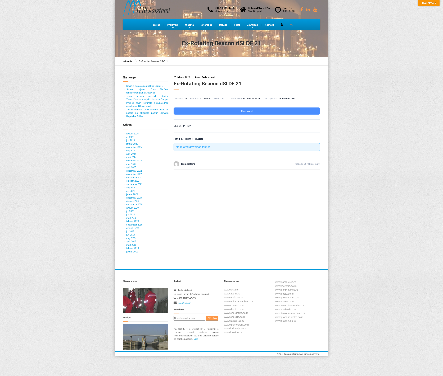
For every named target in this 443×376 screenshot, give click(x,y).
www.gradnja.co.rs (285, 320)
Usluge (223, 25)
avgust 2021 (132, 187)
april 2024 (131, 154)
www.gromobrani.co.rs (237, 324)
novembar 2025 (134, 147)
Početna (155, 25)
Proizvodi (172, 25)
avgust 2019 (132, 228)
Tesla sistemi (291, 354)
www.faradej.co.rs (234, 320)
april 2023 (131, 167)
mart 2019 (131, 245)
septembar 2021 (134, 184)
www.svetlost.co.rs (285, 309)
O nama (189, 25)
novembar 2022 (134, 174)
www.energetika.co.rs (236, 312)
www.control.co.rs (234, 305)
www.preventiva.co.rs (287, 297)
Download (252, 25)
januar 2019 (132, 251)
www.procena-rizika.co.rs (289, 317)
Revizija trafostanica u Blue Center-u (144, 86)
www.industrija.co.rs (235, 328)
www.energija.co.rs (235, 316)
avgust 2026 (132, 133)
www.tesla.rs (231, 289)
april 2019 (131, 241)
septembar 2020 (134, 204)
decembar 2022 (134, 171)
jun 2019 (130, 234)
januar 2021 (132, 194)
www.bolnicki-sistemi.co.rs (290, 313)
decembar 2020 (134, 197)
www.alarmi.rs (232, 293)
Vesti (237, 25)
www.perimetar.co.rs (286, 289)
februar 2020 (132, 221)
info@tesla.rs (184, 303)
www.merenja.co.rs (286, 285)
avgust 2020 (132, 207)
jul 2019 (130, 231)
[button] (291, 24)
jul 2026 (130, 137)
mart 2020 (131, 218)
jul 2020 (130, 211)
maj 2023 (130, 164)
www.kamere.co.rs (285, 281)
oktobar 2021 (132, 181)
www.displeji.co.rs (234, 309)
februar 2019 (132, 248)
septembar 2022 (134, 177)
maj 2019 (130, 238)
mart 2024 (131, 157)
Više (195, 339)
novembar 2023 (134, 160)
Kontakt (269, 25)
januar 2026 (132, 144)
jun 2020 (130, 214)
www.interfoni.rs (233, 332)
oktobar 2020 (132, 201)
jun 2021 (130, 191)
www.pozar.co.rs (284, 293)
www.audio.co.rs (233, 297)
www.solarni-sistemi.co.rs (289, 305)
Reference (206, 25)
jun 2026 (130, 140)
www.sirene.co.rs (284, 301)
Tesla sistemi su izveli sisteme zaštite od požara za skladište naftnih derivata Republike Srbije (147, 113)
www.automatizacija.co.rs (238, 301)
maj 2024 (130, 150)
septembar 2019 (134, 224)
